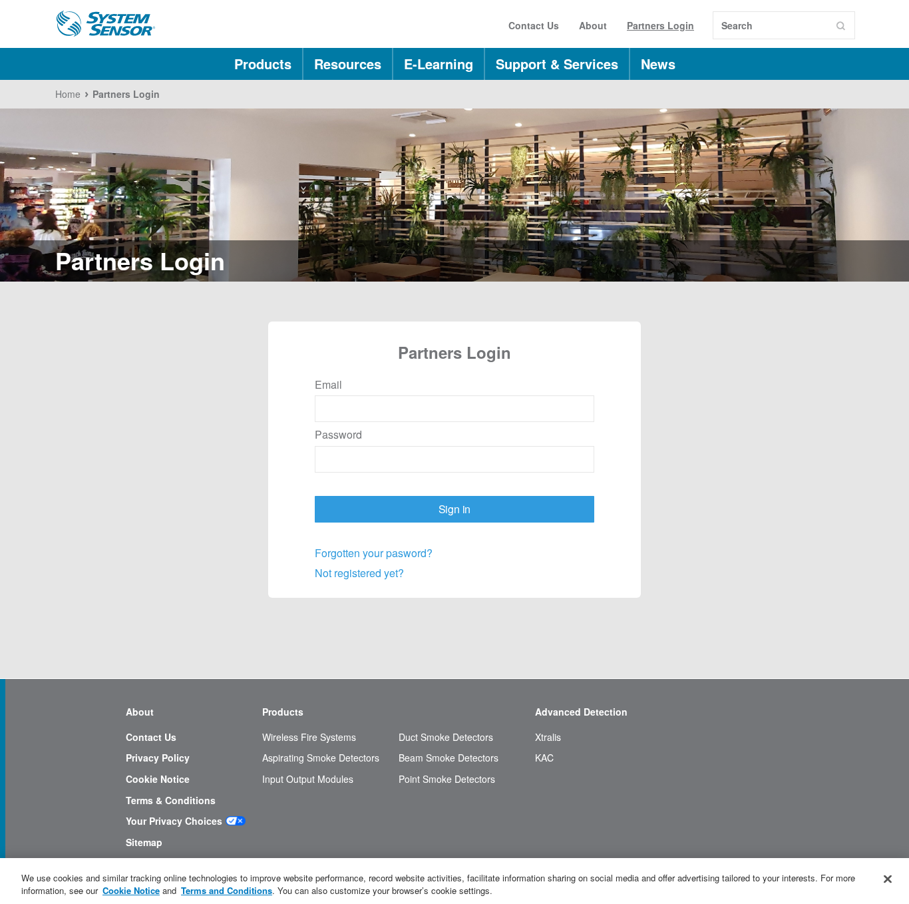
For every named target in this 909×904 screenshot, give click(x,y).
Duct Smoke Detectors (446, 737)
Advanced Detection (581, 712)
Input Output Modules (307, 779)
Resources (347, 63)
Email (328, 384)
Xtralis (548, 737)
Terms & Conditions (171, 800)
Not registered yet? (359, 572)
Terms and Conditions (226, 890)
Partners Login (660, 25)
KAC (544, 758)
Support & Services (557, 63)
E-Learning (438, 63)
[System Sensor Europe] (105, 24)
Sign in (455, 509)
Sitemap (144, 842)
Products (262, 63)
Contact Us (533, 25)
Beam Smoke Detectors (448, 758)
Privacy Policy (158, 758)
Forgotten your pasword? (374, 553)
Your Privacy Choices (174, 821)
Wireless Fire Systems (309, 737)
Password (338, 434)
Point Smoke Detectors (447, 779)
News (658, 63)
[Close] (887, 879)
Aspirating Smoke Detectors (320, 758)
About (593, 25)
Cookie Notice (158, 779)
